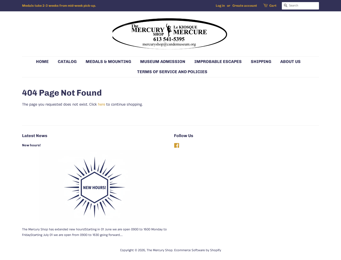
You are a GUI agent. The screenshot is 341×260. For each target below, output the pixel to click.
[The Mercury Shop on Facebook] (176, 146)
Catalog (67, 61)
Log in (220, 6)
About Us (290, 61)
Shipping (261, 61)
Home (42, 61)
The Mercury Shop (160, 250)
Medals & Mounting (108, 61)
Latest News (34, 135)
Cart (273, 6)
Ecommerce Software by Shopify (197, 250)
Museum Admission (162, 61)
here (101, 104)
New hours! (31, 145)
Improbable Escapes (218, 61)
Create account (244, 6)
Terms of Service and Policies (172, 71)
